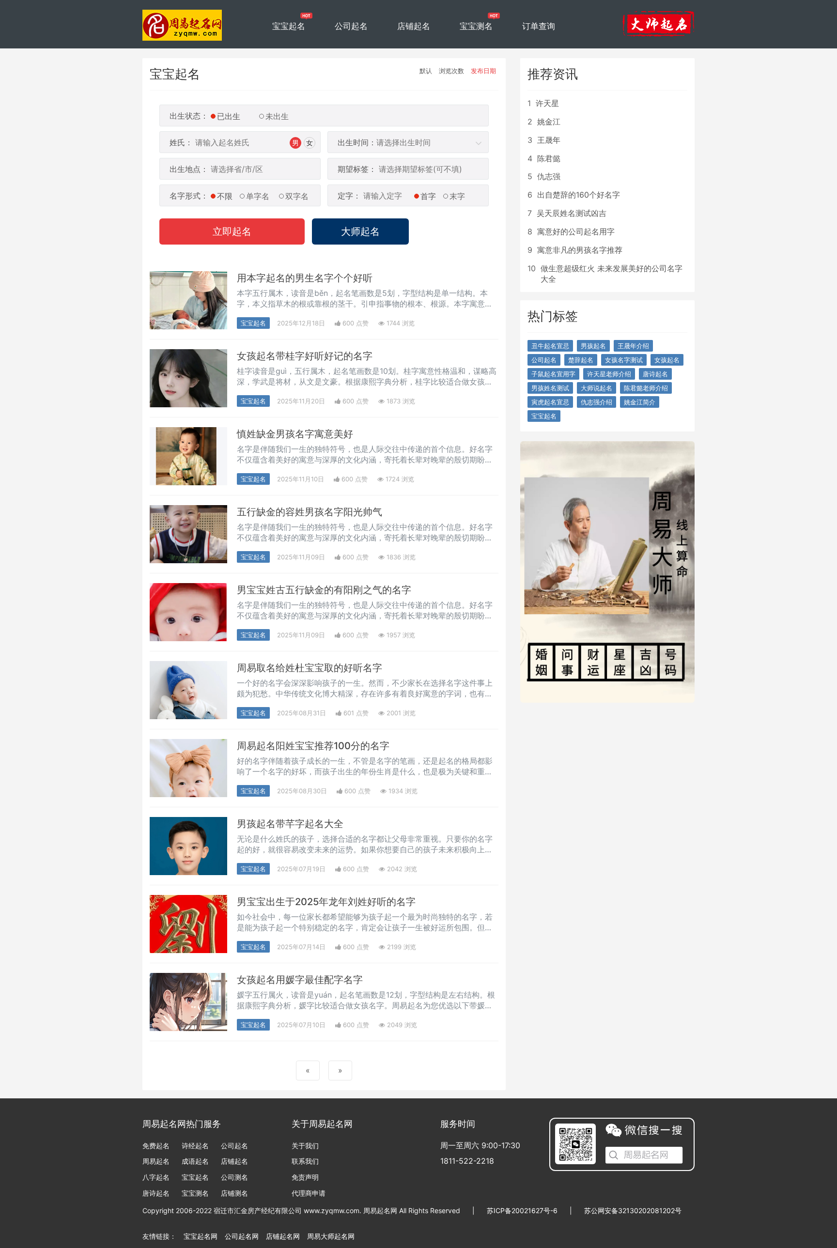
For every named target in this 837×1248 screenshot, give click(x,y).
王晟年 (548, 140)
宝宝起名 (288, 26)
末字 (457, 196)
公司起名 (351, 26)
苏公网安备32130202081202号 (633, 1210)
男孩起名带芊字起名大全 (290, 824)
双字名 (297, 196)
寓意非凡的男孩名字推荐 (579, 250)
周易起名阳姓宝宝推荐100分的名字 (313, 746)
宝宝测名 (476, 26)
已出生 (228, 116)
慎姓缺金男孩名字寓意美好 (295, 434)
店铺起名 (413, 26)
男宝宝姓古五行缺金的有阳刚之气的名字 (324, 590)
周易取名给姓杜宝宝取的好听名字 (309, 668)
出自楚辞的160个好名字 (578, 195)
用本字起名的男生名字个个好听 (304, 278)
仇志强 (548, 176)
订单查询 (538, 26)
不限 (224, 196)
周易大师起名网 (331, 1236)
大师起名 (360, 231)
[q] (182, 19)
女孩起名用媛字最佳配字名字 (300, 980)
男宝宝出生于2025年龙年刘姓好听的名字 (326, 902)
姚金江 (548, 121)
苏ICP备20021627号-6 (522, 1210)
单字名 (257, 196)
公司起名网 (242, 1236)
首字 (428, 196)
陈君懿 (548, 158)
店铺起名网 (283, 1236)
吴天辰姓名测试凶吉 (571, 213)
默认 (425, 71)
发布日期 (483, 71)
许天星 (547, 103)
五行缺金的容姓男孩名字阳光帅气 (309, 512)
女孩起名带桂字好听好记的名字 (304, 356)
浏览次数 (451, 71)
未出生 (277, 116)
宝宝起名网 (200, 1236)
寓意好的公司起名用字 (576, 231)
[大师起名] (658, 24)
